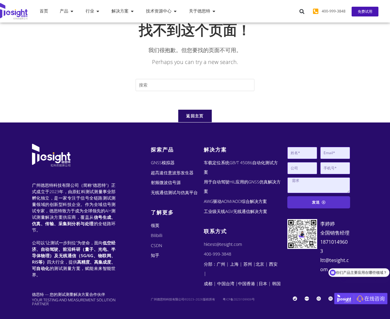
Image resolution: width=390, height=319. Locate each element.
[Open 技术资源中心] (175, 11)
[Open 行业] (98, 11)
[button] (302, 11)
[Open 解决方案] (132, 11)
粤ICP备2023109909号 (239, 299)
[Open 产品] (72, 11)
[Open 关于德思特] (214, 11)
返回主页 (195, 116)
